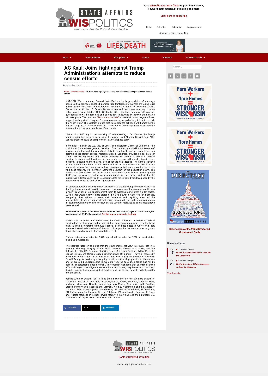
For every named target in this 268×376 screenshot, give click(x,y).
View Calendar (174, 273)
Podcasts (167, 57)
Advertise (161, 27)
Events (145, 57)
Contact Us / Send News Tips (173, 33)
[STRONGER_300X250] (190, 103)
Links (149, 27)
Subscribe (176, 27)
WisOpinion (119, 57)
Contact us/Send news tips (134, 356)
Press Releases (92, 57)
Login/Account (194, 27)
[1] (134, 45)
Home (66, 92)
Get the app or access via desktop (119, 214)
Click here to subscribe (174, 15)
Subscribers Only (194, 57)
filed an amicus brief (108, 117)
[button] (72, 308)
